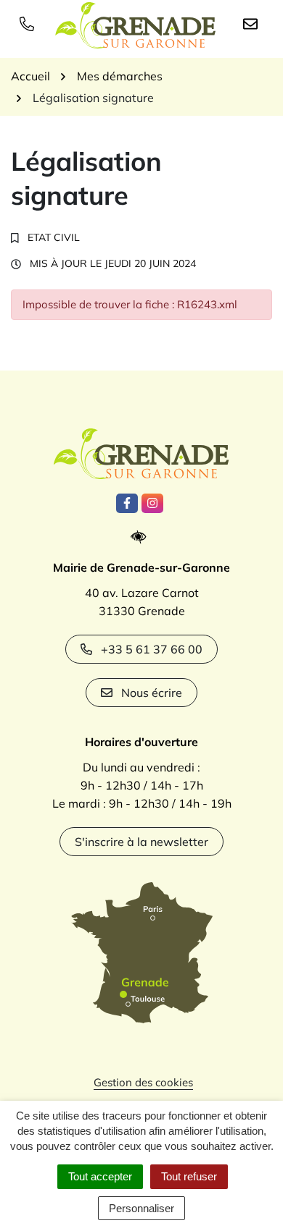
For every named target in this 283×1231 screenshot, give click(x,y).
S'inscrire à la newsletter (141, 841)
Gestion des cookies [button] (143, 1082)
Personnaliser (141, 1208)
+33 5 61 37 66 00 (151, 649)
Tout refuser (189, 1176)
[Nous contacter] (253, 23)
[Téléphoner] (30, 23)
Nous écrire (151, 692)
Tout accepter (100, 1176)
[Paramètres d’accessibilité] (141, 537)
